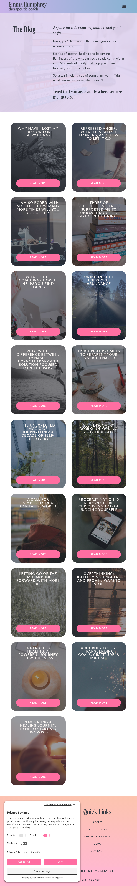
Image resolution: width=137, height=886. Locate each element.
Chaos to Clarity (97, 837)
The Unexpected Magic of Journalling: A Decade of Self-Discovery (38, 432)
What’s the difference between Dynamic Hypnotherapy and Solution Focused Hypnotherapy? (38, 360)
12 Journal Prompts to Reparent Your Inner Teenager (99, 355)
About (97, 822)
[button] (124, 6)
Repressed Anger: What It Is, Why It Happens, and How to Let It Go (98, 134)
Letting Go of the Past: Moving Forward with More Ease (38, 579)
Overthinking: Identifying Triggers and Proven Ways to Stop (99, 579)
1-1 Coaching (97, 830)
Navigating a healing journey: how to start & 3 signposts (38, 727)
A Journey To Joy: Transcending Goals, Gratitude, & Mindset (98, 653)
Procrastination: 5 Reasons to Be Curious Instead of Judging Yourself (98, 505)
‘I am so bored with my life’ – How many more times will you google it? (38, 208)
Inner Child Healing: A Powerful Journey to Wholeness (38, 653)
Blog (97, 844)
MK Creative (104, 871)
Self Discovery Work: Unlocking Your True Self (99, 429)
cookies (94, 880)
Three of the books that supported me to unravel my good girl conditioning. (98, 209)
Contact (97, 851)
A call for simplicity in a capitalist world (38, 503)
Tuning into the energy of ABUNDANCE (99, 280)
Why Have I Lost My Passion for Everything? (38, 132)
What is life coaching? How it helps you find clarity (38, 282)
